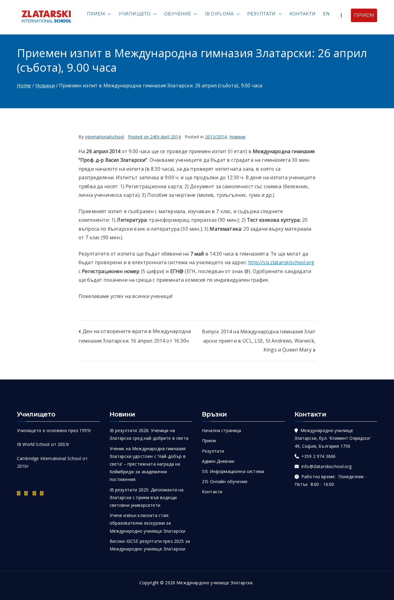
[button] (108, 14)
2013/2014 (216, 137)
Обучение (177, 14)
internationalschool (104, 137)
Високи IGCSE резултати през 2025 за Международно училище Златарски (150, 545)
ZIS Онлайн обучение (224, 481)
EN (326, 14)
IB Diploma (219, 14)
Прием (96, 14)
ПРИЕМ (364, 15)
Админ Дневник (218, 461)
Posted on (154, 137)
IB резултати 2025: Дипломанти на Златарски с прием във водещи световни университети (147, 497)
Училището (135, 14)
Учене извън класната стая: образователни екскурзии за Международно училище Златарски (148, 523)
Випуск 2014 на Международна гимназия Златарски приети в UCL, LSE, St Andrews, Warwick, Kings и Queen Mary (259, 340)
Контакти (302, 14)
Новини (237, 137)
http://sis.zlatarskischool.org (281, 262)
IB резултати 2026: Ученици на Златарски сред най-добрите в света (149, 434)
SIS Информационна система (233, 471)
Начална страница (221, 430)
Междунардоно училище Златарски (214, 583)
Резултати (261, 14)
